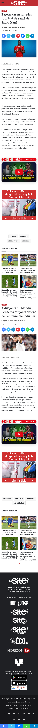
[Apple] (22, 597)
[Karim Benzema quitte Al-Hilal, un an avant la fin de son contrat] (10, 260)
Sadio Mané (13, 241)
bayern (13, 236)
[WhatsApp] (28, 36)
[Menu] (3, 4)
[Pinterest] (18, 36)
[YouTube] (20, 597)
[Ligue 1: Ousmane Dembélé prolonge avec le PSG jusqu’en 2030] (28, 260)
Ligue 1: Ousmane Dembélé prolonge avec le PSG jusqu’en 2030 (28, 270)
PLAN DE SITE (25, 708)
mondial (24, 236)
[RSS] (8, 597)
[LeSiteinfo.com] (19, 3)
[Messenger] (23, 36)
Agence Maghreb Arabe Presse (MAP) (14, 27)
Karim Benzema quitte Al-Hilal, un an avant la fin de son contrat (9, 270)
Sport (4, 10)
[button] (19, 172)
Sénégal (26, 241)
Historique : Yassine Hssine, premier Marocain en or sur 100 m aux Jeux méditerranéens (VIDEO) (28, 294)
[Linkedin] (13, 36)
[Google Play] (27, 597)
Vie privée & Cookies (12, 705)
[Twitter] (8, 36)
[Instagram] (25, 597)
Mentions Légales (14, 708)
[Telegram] (32, 36)
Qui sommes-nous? (26, 705)
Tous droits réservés (23, 702)
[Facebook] (4, 36)
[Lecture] (19, 172)
